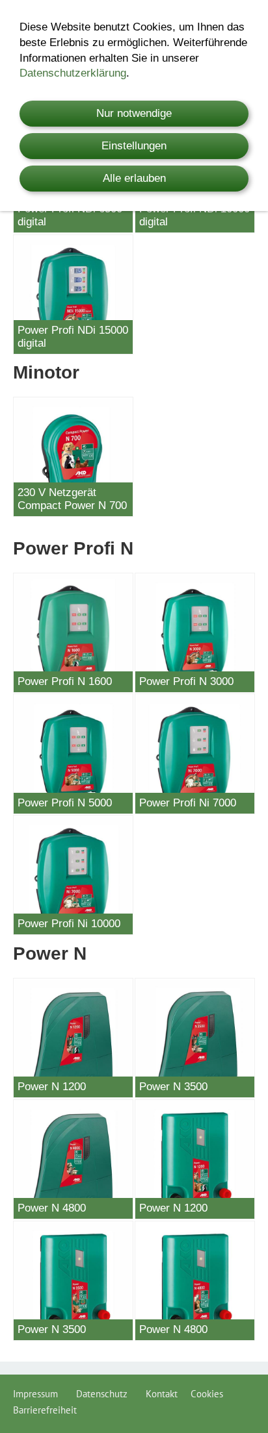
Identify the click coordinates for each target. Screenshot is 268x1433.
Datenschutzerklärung (73, 73)
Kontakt (162, 1394)
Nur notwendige (134, 113)
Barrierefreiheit (45, 1410)
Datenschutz (104, 1394)
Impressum (38, 1394)
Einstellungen (134, 146)
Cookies (207, 1394)
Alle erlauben (134, 178)
